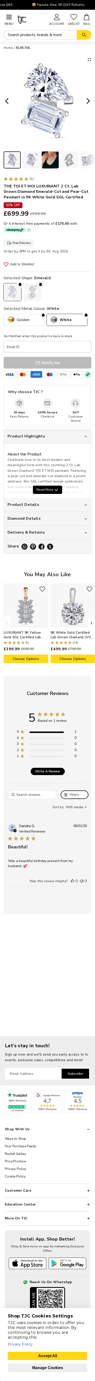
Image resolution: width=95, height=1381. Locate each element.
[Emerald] (12, 292)
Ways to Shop (15, 1139)
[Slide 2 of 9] (31, 159)
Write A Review (47, 771)
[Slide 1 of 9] (12, 159)
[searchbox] (32, 794)
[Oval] (33, 292)
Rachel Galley (15, 1154)
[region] (46, 733)
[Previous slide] (5, 101)
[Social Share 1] (24, 547)
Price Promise (15, 1161)
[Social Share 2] (33, 547)
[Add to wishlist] (42, 589)
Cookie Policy (15, 1176)
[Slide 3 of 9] (50, 159)
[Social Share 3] (41, 547)
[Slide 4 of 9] (69, 159)
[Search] (84, 35)
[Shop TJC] (31, 19)
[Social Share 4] (50, 547)
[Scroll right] (91, 623)
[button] (72, 881)
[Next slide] (89, 101)
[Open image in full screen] (89, 59)
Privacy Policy (15, 1169)
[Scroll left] (7, 623)
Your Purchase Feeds (21, 1146)
